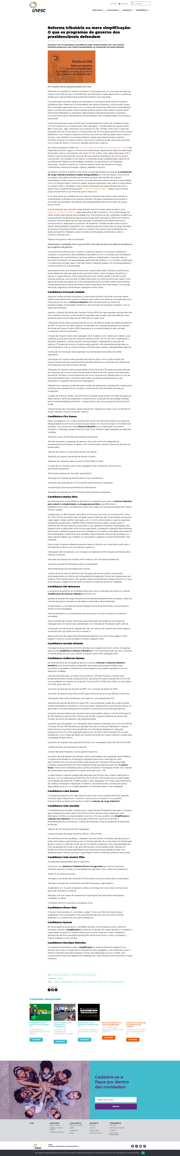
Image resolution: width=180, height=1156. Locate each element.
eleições (92, 982)
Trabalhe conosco (57, 1132)
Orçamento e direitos (62, 975)
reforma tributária (116, 982)
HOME (32, 1123)
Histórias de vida (96, 1133)
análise (56, 982)
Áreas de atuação (76, 1125)
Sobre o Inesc (55, 1125)
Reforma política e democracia (84, 975)
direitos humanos (80, 982)
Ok (143, 1153)
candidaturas (66, 982)
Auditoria (113, 1125)
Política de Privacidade (114, 1133)
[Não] (177, 1153)
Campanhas (74, 1130)
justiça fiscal (102, 982)
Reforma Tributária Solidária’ (61, 212)
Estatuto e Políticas (117, 1128)
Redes (72, 1133)
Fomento (113, 1130)
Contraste (124, 3)
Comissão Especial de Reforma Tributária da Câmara (103, 147)
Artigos (92, 1128)
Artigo (60, 978)
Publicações (94, 1130)
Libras (114, 3)
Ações (72, 1128)
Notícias (93, 1125)
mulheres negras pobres (95, 189)
